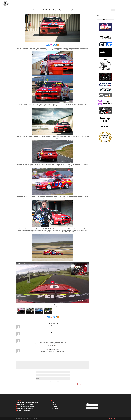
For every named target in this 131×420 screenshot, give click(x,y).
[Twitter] (49, 45)
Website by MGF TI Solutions (32, 418)
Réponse (86, 326)
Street (55, 12)
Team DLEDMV (54, 404)
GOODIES (95, 3)
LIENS (99, 3)
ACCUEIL (83, 3)
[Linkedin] (56, 45)
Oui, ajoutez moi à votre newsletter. (53, 381)
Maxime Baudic (48, 349)
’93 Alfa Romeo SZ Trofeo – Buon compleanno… (25, 408)
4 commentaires (58, 12)
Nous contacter (54, 406)
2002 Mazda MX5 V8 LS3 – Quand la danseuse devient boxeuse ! (28, 402)
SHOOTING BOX (104, 3)
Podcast (53, 402)
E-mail (98, 15)
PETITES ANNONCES (111, 3)
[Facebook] (47, 45)
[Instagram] (51, 45)
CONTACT (117, 3)
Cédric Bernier (48, 339)
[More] (58, 45)
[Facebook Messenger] (54, 45)
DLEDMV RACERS (89, 3)
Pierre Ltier (48, 325)
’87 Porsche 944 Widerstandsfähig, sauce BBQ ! (25, 410)
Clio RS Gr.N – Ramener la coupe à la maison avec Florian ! (27, 406)
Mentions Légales (55, 408)
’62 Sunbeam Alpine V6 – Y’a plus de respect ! (25, 404)
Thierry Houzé (48, 12)
